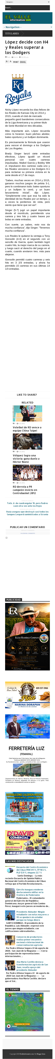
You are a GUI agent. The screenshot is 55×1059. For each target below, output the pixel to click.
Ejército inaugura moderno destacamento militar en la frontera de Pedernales (29, 892)
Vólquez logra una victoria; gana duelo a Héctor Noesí (26, 458)
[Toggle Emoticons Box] (6, 537)
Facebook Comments (28, 533)
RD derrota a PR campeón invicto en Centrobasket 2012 (25, 490)
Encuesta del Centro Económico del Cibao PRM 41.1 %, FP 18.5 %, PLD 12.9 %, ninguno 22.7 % (32, 870)
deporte (15, 57)
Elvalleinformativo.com (27, 1054)
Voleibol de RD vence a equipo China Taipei (27, 429)
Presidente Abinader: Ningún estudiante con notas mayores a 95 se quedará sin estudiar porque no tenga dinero (32, 915)
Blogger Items (41, 1054)
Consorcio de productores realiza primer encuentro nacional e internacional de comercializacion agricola (29, 940)
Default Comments (27, 530)
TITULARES (12, 33)
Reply (8, 57)
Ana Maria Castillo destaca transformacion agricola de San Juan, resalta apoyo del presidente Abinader (32, 965)
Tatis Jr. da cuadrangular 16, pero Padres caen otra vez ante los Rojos (27, 504)
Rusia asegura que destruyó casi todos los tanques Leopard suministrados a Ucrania (27, 513)
